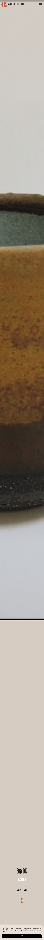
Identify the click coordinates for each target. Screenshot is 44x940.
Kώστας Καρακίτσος (16, 4)
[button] (40, 4)
